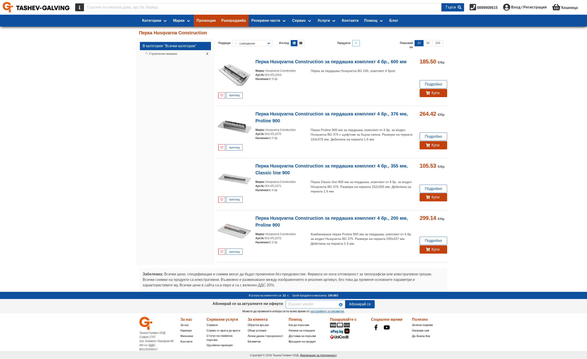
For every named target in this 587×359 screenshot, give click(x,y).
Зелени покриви (422, 325)
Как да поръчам (299, 325)
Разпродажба (233, 20)
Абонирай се (360, 304)
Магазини (186, 336)
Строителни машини (163, 53)
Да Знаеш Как (421, 336)
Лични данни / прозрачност (265, 336)
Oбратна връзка (258, 325)
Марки (179, 20)
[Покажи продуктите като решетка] (300, 43)
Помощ (370, 20)
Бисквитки (254, 341)
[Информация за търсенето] (79, 7)
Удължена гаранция (220, 345)
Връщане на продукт (302, 341)
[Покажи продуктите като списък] (294, 43)
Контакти (350, 20)
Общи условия (257, 330)
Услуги (324, 20)
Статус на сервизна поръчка (220, 338)
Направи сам (420, 330)
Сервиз (299, 20)
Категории (151, 20)
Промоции (206, 20)
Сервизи (212, 325)
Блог (393, 20)
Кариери (186, 330)
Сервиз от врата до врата (223, 330)
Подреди (224, 43)
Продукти (343, 43)
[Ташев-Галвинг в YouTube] (387, 327)
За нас (184, 325)
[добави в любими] (221, 95)
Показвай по (406, 45)
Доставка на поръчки (302, 336)
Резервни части (265, 20)
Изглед (284, 43)
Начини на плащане (302, 330)
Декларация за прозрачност (318, 355)
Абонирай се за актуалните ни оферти (248, 304)
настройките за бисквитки (327, 311)
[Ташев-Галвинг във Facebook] (376, 327)
